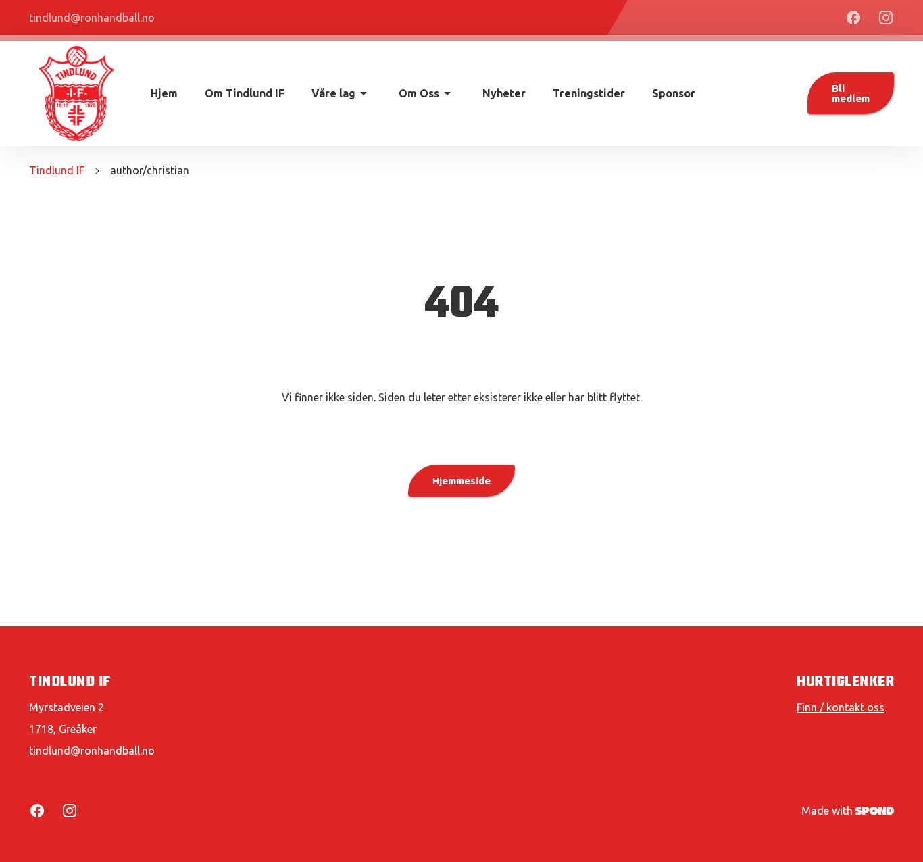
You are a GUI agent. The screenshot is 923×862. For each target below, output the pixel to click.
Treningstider (589, 93)
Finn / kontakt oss (840, 707)
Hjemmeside (461, 480)
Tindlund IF (56, 170)
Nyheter (504, 93)
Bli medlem (851, 93)
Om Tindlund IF (244, 93)
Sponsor (673, 93)
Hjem (164, 93)
